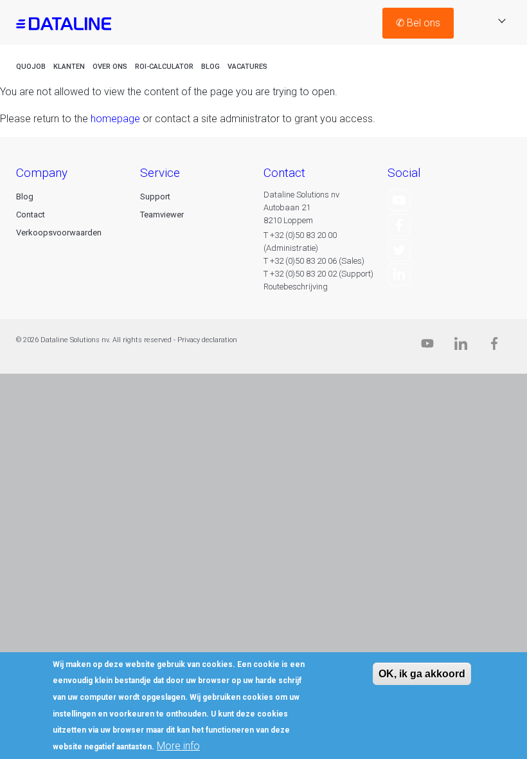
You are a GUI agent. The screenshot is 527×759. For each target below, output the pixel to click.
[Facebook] (399, 224)
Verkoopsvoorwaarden (59, 232)
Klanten (69, 66)
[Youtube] (399, 200)
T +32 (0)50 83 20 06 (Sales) (314, 261)
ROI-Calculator (164, 66)
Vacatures (247, 66)
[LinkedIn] (399, 274)
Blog (210, 66)
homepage (115, 119)
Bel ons (418, 23)
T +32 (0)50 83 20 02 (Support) (318, 274)
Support (155, 196)
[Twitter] (399, 249)
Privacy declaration (207, 340)
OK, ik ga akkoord (422, 673)
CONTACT (284, 172)
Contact (30, 214)
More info (178, 746)
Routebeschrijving (296, 286)
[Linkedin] (461, 346)
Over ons (110, 66)
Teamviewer (162, 214)
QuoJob (31, 66)
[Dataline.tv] (427, 346)
